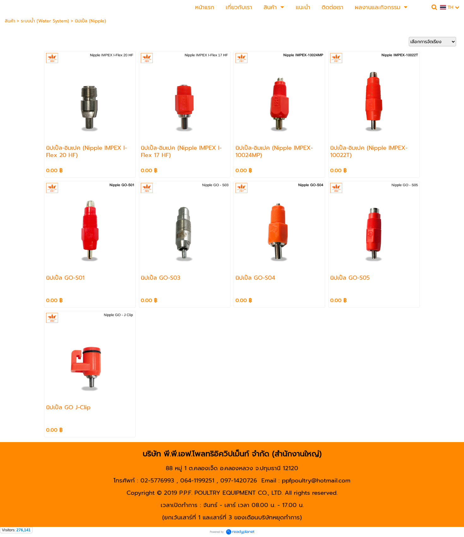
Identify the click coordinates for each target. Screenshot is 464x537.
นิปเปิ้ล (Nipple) (90, 21)
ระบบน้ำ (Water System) (45, 21)
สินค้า (10, 21)
